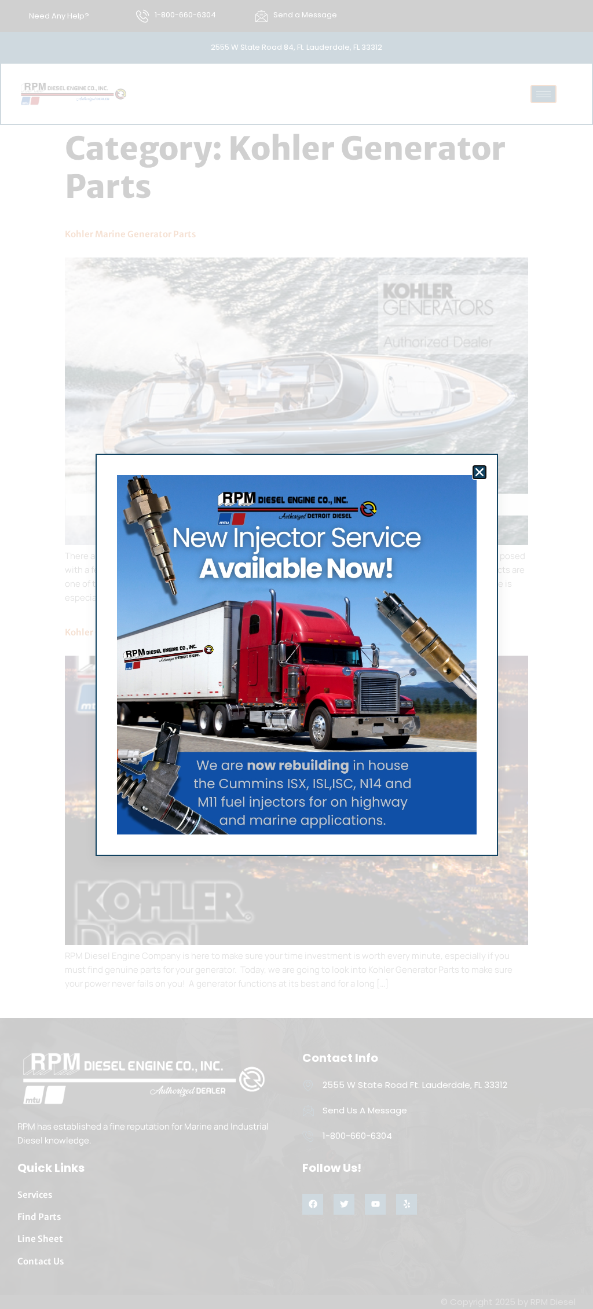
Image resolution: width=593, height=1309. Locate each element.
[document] (296, 654)
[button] (479, 472)
